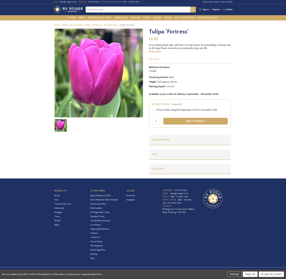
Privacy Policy (96, 241)
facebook (130, 195)
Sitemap (94, 254)
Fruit (56, 200)
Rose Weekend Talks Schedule (104, 200)
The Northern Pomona (100, 221)
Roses (57, 195)
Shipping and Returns (99, 229)
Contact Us (95, 237)
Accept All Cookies (271, 274)
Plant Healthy (96, 208)
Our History (95, 225)
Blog (92, 258)
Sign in (206, 9)
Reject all (250, 274)
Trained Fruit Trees (62, 204)
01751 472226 (93, 2)
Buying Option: (167, 104)
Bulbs (56, 225)
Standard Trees (97, 216)
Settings (234, 274)
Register (216, 9)
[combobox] (138, 10)
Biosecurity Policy (98, 204)
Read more (155, 51)
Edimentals (59, 208)
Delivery (158, 168)
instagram (130, 200)
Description (160, 140)
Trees (57, 216)
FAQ (154, 154)
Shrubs (57, 221)
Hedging (58, 212)
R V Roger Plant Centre (100, 212)
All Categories (96, 246)
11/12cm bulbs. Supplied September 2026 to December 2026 (186, 110)
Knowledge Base (98, 250)
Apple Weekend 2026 (100, 195)
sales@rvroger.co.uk (67, 2)
